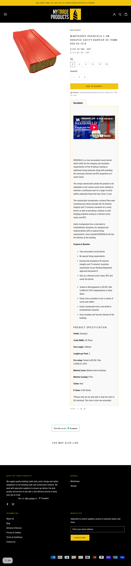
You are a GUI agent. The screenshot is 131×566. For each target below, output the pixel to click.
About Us (10, 519)
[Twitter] (81, 409)
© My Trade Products (17, 558)
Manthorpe (75, 481)
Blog (8, 523)
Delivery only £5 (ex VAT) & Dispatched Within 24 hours (65, 3)
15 (100, 64)
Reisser (74, 486)
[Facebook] (78, 409)
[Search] (120, 14)
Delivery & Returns (14, 528)
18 (106, 64)
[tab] (78, 103)
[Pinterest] (84, 409)
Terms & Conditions (14, 537)
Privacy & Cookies (13, 532)
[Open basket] (126, 14)
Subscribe (80, 538)
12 (93, 64)
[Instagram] (13, 504)
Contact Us (10, 542)
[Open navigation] (5, 14)
